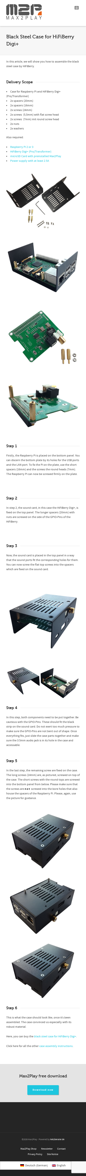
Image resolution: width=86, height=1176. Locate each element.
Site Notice (52, 1154)
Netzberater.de (57, 1139)
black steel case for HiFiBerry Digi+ (55, 1036)
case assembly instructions (56, 1046)
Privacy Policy (35, 1154)
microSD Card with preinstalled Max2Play (35, 156)
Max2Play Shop (28, 1148)
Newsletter (47, 1148)
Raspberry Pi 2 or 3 (21, 147)
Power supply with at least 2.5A (29, 161)
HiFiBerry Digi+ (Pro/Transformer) (30, 152)
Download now (43, 1090)
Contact (61, 1148)
